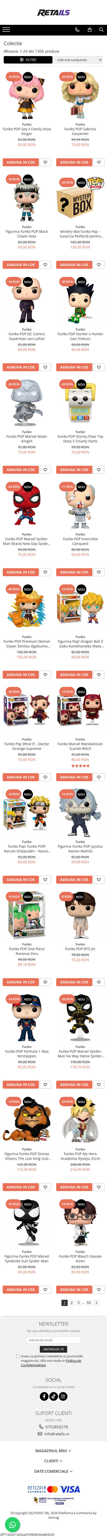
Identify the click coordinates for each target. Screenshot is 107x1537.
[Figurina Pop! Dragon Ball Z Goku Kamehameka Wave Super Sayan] (80, 608)
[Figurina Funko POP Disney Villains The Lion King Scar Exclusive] (26, 1120)
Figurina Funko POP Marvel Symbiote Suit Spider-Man (26, 1258)
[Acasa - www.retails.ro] (53, 12)
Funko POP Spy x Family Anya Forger (27, 131)
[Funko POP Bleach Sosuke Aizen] (80, 1223)
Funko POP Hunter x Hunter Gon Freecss (80, 336)
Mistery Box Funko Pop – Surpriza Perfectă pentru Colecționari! (80, 233)
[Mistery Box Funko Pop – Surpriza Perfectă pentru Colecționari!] (80, 198)
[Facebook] (44, 1396)
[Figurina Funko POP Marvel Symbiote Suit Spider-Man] (26, 1223)
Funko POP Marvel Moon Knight (26, 438)
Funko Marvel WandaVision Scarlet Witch (80, 746)
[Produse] (6, 31)
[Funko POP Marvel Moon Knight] (26, 403)
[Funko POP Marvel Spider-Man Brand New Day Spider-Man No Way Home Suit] (26, 505)
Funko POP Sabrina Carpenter (80, 131)
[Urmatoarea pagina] (96, 1303)
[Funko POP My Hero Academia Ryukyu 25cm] (80, 1120)
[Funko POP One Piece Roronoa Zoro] (26, 915)
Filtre (30, 59)
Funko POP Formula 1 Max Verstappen (27, 1053)
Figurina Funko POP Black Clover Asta (27, 233)
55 (89, 1302)
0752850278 (56, 1426)
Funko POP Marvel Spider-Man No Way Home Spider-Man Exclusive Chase (80, 1053)
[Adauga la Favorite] (45, 162)
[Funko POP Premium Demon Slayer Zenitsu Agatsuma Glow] (26, 608)
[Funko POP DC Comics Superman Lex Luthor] (26, 300)
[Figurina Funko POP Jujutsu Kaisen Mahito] (80, 813)
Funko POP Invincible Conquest (80, 541)
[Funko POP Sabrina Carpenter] (80, 95)
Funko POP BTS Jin (80, 948)
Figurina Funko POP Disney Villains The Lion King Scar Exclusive (26, 1156)
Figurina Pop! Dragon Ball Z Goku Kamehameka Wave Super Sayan (80, 643)
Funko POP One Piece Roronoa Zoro (27, 951)
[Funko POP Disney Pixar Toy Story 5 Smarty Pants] (80, 403)
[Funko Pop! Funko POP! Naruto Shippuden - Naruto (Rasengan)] (26, 813)
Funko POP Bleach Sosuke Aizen (80, 1258)
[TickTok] (53, 1396)
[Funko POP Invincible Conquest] (80, 505)
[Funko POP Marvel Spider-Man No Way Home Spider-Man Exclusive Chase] (80, 1018)
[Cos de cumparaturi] (89, 30)
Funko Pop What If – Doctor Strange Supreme (26, 746)
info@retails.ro (56, 1433)
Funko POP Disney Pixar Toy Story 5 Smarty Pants (80, 438)
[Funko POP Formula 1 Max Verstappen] (26, 1018)
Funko (27, 124)
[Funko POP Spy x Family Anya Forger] (26, 95)
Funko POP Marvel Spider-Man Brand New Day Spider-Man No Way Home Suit (27, 541)
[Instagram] (63, 1396)
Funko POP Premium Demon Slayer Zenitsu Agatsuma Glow (26, 643)
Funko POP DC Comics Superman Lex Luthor (27, 336)
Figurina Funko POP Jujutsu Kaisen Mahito (80, 848)
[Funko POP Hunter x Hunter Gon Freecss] (80, 300)
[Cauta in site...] (101, 30)
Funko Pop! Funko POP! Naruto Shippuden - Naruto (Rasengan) (27, 848)
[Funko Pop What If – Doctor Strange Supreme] (26, 710)
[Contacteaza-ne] (77, 30)
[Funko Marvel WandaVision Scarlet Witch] (80, 710)
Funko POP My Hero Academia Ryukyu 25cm (80, 1156)
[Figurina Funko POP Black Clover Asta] (26, 198)
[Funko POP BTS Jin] (80, 915)
